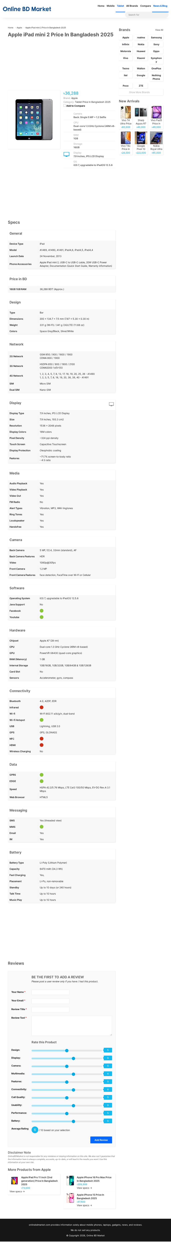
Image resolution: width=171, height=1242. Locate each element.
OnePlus (156, 68)
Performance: (19, 1112)
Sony (156, 44)
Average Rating (20, 1128)
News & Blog (160, 5)
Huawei (141, 51)
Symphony (156, 60)
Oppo (156, 51)
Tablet (120, 5)
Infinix (125, 44)
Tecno (125, 68)
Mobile (111, 5)
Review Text (19, 1017)
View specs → (17, 1191)
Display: (16, 1057)
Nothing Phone (156, 77)
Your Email (18, 1000)
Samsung (156, 37)
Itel (125, 75)
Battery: (15, 1120)
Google (141, 75)
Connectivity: (19, 1089)
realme (141, 37)
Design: (15, 1049)
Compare (145, 5)
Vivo (125, 58)
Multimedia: (18, 1073)
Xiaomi (141, 58)
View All (159, 30)
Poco (126, 85)
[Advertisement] (62, 66)
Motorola (125, 51)
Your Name (18, 991)
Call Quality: (18, 1097)
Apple (46, 1170)
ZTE (141, 85)
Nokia (141, 44)
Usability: (16, 1105)
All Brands (132, 5)
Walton (141, 68)
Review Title (19, 1009)
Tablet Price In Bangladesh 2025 (93, 101)
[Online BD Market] (27, 8)
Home (101, 5)
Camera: (16, 1065)
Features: (16, 1081)
